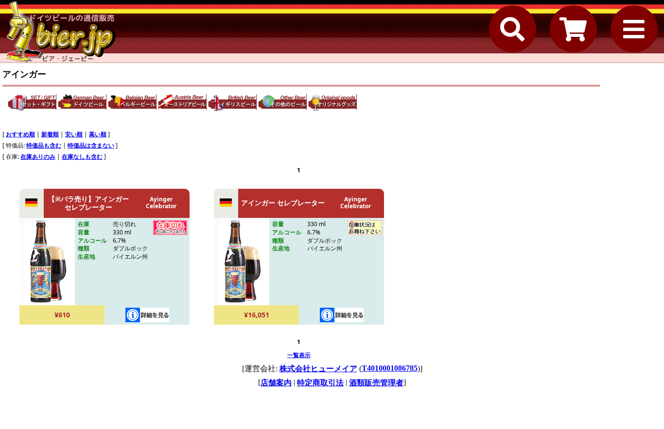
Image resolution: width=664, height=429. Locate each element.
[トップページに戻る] (61, 31)
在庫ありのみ (37, 156)
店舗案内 (276, 383)
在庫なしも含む (82, 156)
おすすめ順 (20, 134)
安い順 (74, 134)
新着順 (50, 134)
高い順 (97, 134)
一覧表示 (299, 355)
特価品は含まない (91, 145)
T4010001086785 (390, 368)
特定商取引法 (320, 383)
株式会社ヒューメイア (318, 368)
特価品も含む (43, 145)
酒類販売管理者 (376, 383)
